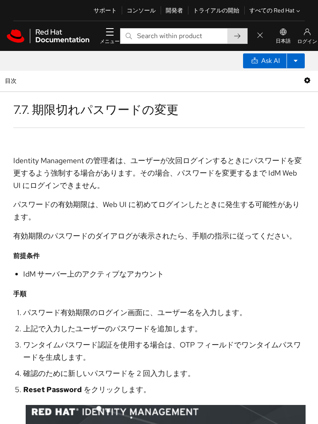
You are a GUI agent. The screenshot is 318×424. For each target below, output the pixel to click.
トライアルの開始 (216, 10)
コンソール (141, 10)
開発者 (174, 10)
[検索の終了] (260, 35)
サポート (105, 10)
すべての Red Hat (271, 10)
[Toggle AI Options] (296, 60)
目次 (12, 80)
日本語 (283, 41)
